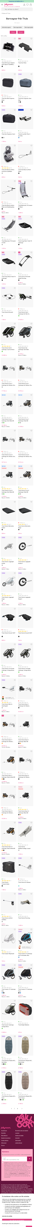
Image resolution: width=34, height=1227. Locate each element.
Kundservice (4, 1130)
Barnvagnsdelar (18, 27)
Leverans (17, 1133)
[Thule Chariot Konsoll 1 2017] (2, 636)
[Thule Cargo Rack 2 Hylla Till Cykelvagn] (2, 280)
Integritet (17, 1138)
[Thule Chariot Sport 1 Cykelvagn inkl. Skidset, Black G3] (18, 707)
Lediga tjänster (18, 1143)
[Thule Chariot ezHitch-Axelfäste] (2, 921)
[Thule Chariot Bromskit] (2, 315)
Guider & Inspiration (5, 1138)
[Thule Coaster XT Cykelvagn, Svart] (3, 992)
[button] (2, 4)
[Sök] (3, 9)
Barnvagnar (17, 22)
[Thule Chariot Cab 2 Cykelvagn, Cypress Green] (2, 351)
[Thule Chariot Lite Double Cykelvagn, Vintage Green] (2, 672)
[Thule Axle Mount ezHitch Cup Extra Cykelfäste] (2, 173)
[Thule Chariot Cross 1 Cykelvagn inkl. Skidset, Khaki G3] (18, 387)
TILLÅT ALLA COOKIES (17, 1220)
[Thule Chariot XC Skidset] (18, 885)
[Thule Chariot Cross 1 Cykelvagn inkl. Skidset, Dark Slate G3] (2, 387)
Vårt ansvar (3, 1143)
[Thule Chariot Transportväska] (2, 885)
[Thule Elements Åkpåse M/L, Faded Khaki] (5, 1064)
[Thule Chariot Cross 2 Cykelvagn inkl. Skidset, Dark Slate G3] (2, 458)
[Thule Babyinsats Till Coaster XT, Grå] (2, 244)
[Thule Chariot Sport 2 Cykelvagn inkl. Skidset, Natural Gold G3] (2, 814)
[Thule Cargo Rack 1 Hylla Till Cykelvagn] (18, 244)
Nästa (21, 1108)
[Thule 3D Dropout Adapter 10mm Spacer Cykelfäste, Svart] (2, 66)
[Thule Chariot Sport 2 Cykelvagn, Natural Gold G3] (20, 814)
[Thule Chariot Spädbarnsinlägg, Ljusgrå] (18, 850)
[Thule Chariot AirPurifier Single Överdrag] (18, 280)
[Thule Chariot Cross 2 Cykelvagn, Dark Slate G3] (2, 493)
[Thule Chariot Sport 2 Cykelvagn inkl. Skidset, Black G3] (18, 779)
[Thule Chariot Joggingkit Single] (2, 600)
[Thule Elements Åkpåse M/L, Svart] (3, 1064)
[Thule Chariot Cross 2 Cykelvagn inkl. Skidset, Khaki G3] (18, 458)
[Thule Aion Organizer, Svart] (20, 102)
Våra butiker (18, 1140)
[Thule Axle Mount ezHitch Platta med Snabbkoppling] (2, 208)
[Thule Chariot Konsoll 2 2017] (18, 636)
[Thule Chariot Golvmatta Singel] (18, 529)
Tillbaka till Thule (6, 13)
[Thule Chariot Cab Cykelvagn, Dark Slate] (18, 351)
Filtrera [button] (13, 32)
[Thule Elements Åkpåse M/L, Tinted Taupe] (6, 1064)
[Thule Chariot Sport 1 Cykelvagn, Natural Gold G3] (20, 743)
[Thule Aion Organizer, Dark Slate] (18, 102)
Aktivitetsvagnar (6, 27)
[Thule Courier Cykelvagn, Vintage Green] (2, 1028)
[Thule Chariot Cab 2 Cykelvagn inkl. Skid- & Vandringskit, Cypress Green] (18, 315)
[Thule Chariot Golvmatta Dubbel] (2, 529)
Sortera (21, 32)
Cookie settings (4, 1140)
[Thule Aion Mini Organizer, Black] (2, 102)
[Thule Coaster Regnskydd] (2, 957)
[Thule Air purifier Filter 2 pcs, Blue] (18, 137)
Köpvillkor (3, 1133)
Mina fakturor (4, 1135)
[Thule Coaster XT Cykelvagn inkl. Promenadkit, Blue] (18, 957)
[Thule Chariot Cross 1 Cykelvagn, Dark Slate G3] (2, 422)
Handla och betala (19, 1135)
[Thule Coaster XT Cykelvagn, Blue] (2, 992)
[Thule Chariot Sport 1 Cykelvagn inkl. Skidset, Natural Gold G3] (2, 743)
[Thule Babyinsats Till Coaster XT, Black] (18, 208)
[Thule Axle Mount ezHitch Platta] (18, 173)
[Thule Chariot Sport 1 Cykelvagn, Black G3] (18, 743)
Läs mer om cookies (7, 1216)
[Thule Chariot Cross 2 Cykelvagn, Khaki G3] (3, 493)
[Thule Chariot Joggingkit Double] (2, 565)
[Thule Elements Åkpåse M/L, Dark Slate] (2, 1064)
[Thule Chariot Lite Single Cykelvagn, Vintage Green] (18, 672)
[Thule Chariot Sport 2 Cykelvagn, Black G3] (18, 814)
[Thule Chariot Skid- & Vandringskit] (2, 707)
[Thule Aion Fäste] (18, 66)
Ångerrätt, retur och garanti (21, 1130)
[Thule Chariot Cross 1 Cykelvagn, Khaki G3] (3, 422)
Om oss (3, 1145)
